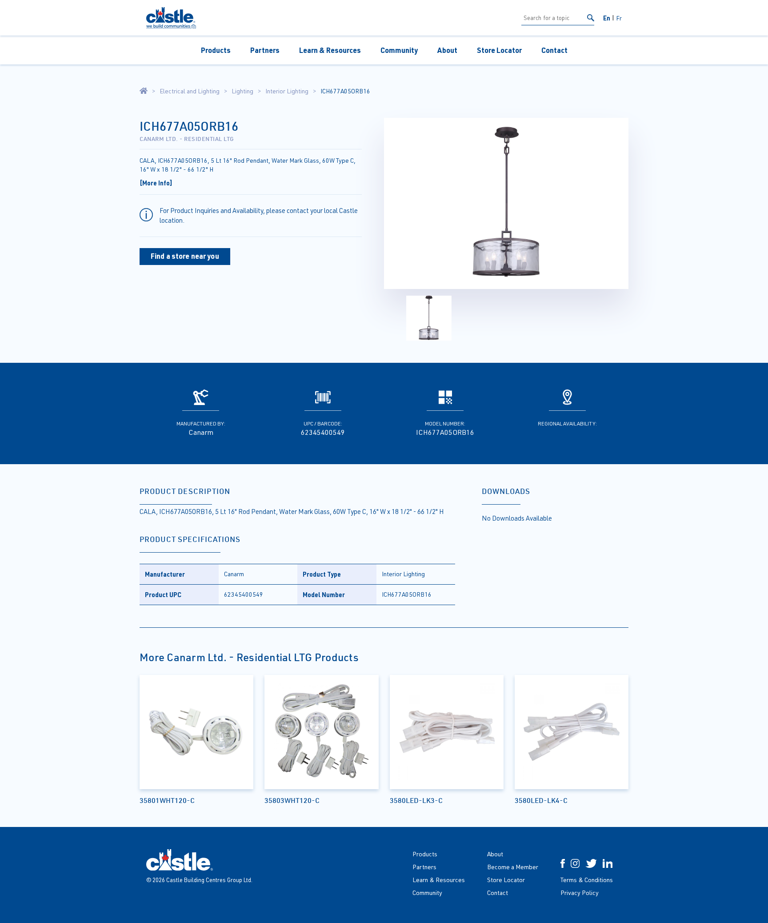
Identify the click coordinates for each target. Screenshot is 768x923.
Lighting (242, 91)
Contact (554, 50)
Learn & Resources (330, 50)
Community (399, 50)
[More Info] (156, 183)
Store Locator (499, 50)
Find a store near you (185, 256)
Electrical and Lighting (190, 91)
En (606, 18)
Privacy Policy (579, 892)
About (447, 50)
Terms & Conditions (586, 879)
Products (216, 50)
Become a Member (512, 867)
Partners (265, 50)
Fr (619, 18)
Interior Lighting (286, 91)
